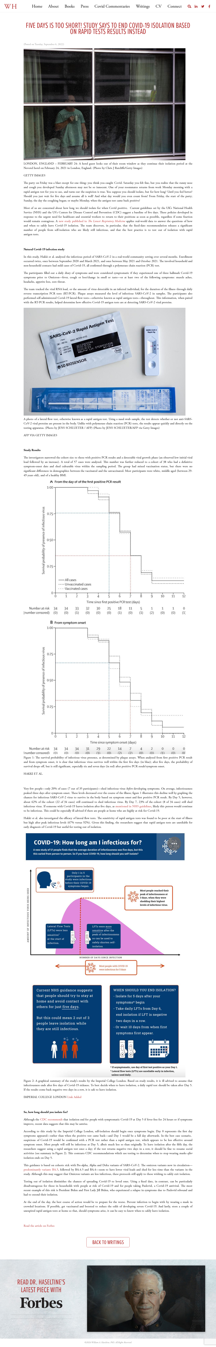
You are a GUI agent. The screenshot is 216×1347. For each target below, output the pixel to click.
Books (70, 6)
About (53, 6)
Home (37, 6)
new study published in (73, 221)
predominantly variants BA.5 (41, 1170)
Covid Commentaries (112, 6)
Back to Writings (108, 1242)
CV (158, 6)
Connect (175, 6)
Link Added (74, 1097)
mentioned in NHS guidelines (133, 806)
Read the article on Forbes (39, 1226)
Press (84, 6)
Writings (143, 6)
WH (11, 6)
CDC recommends (51, 1119)
